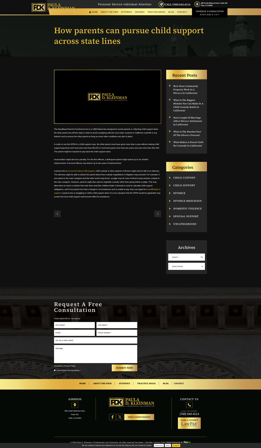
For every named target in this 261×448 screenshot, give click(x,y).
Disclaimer (58, 366)
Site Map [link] (149, 442)
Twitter (120, 417)
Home (95, 12)
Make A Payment (189, 420)
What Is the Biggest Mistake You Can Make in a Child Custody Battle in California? (188, 105)
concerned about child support (81, 171)
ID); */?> (57, 214)
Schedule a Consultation (210, 13)
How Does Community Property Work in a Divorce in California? (185, 90)
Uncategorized (184, 224)
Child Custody (184, 177)
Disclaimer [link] (139, 442)
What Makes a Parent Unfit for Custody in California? (188, 144)
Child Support (184, 185)
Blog (171, 12)
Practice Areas (156, 12)
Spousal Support (186, 216)
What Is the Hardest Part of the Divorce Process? (187, 133)
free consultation (139, 417)
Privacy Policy (69, 366)
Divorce (179, 193)
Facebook (112, 417)
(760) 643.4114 (181, 4)
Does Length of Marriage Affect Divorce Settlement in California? (187, 121)
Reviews (140, 12)
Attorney (126, 12)
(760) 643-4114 (189, 413)
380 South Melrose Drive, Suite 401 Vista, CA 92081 (214, 4)
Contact (182, 12)
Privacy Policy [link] (160, 442)
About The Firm (109, 12)
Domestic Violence (187, 208)
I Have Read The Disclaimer (68, 370)
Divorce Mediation (187, 201)
